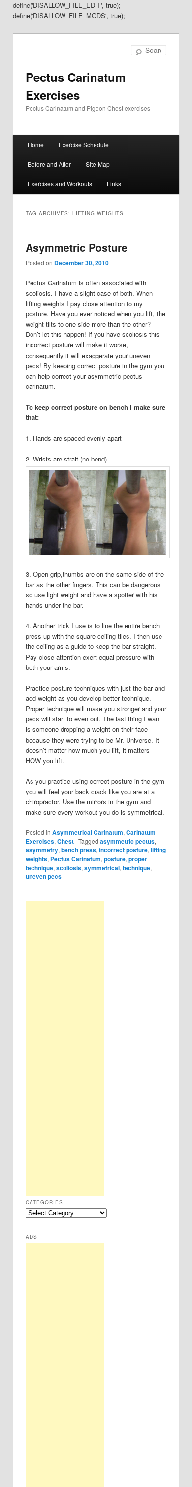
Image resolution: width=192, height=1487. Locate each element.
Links (114, 183)
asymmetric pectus (127, 841)
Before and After (49, 164)
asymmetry (42, 850)
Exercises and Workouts (60, 183)
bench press (78, 850)
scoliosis (68, 867)
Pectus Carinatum (75, 858)
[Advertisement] (65, 1048)
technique (136, 867)
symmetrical (102, 867)
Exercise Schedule (84, 144)
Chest (65, 841)
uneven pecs (44, 876)
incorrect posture (123, 850)
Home (36, 144)
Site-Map (98, 164)
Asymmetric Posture (77, 247)
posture (115, 858)
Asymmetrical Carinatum (87, 832)
